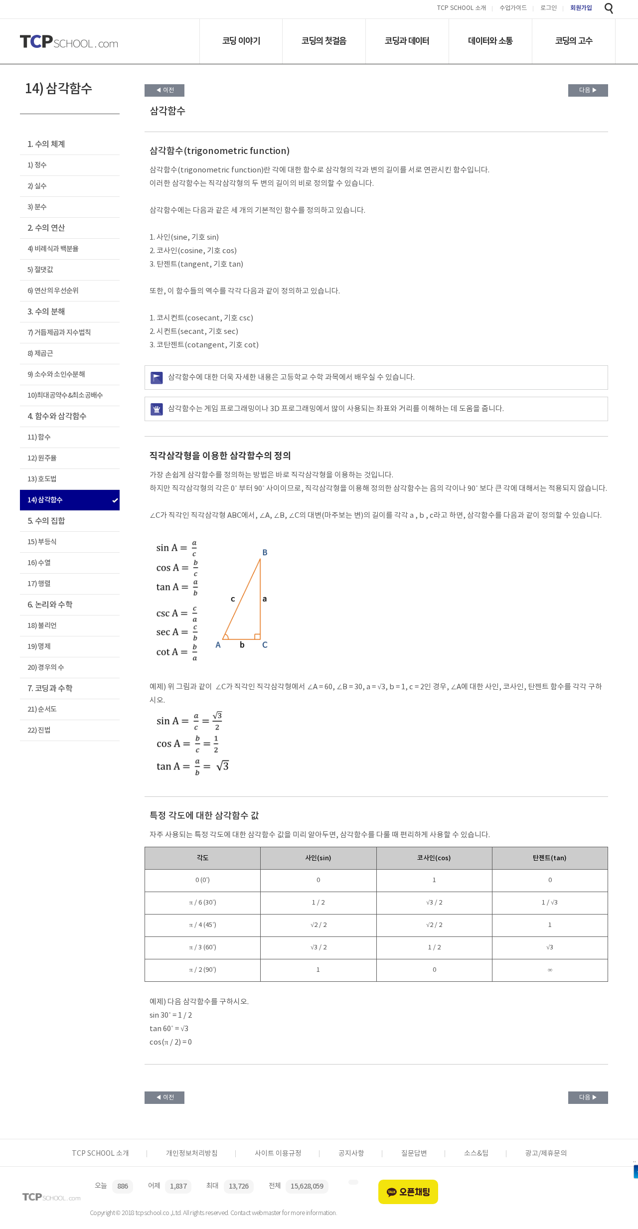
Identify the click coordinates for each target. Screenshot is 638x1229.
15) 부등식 (41, 542)
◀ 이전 (165, 90)
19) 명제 (38, 646)
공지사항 (351, 1153)
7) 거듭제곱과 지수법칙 (59, 332)
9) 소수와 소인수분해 (56, 374)
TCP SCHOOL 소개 (461, 8)
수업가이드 (513, 8)
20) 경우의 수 (45, 667)
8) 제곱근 (40, 353)
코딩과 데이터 (407, 40)
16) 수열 (38, 563)
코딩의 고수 (574, 40)
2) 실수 (37, 186)
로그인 (548, 8)
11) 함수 (38, 437)
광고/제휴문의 (546, 1153)
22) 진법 (38, 730)
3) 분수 (37, 207)
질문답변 (414, 1153)
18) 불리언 (41, 625)
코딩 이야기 (241, 40)
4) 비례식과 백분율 (53, 249)
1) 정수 (37, 165)
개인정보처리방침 (192, 1153)
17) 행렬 (38, 584)
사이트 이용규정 (278, 1153)
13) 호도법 (41, 479)
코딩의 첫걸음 (324, 40)
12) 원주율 (41, 458)
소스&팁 (476, 1153)
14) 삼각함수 (45, 500)
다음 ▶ (588, 90)
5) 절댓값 (40, 270)
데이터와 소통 (490, 40)
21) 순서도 (41, 709)
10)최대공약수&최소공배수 (65, 395)
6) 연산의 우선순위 (53, 291)
